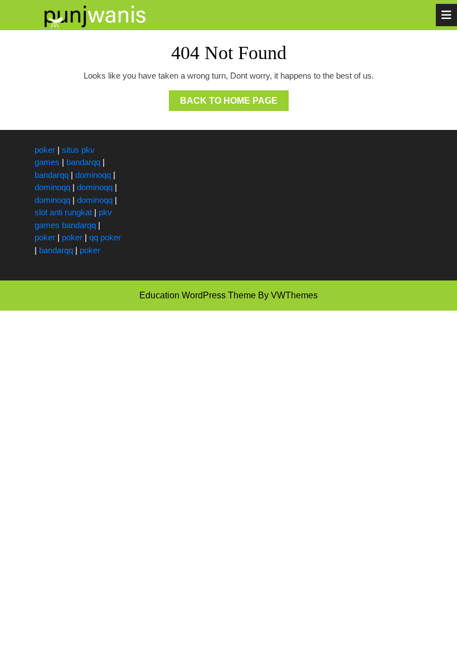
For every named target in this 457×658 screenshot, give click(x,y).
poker (45, 149)
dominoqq (93, 175)
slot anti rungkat (63, 212)
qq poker (105, 237)
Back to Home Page (234, 103)
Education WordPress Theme (197, 295)
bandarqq (83, 162)
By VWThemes (288, 295)
